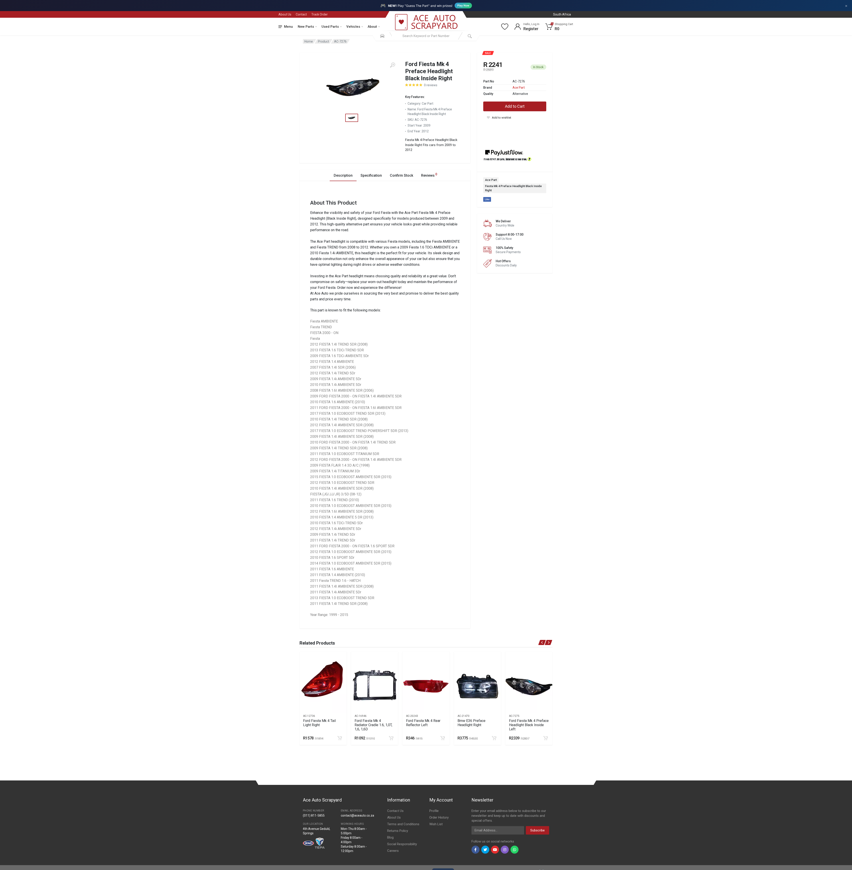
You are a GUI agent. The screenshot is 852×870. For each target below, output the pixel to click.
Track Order (319, 14)
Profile (434, 811)
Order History (439, 817)
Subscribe (537, 830)
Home (308, 41)
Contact (301, 14)
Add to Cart (515, 106)
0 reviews (430, 85)
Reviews (429, 175)
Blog (390, 837)
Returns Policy (397, 831)
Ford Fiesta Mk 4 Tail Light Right (319, 723)
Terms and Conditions (403, 824)
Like (487, 199)
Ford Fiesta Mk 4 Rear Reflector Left (423, 723)
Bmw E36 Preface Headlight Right (471, 723)
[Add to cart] (340, 738)
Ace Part (519, 87)
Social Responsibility (402, 844)
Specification (371, 175)
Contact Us (395, 811)
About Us (284, 14)
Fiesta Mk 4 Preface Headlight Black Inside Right (513, 188)
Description (343, 175)
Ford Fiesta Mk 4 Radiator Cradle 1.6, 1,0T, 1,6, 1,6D (373, 725)
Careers (393, 851)
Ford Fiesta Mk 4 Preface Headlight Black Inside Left (529, 725)
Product (323, 41)
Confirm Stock (401, 175)
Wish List (436, 824)
